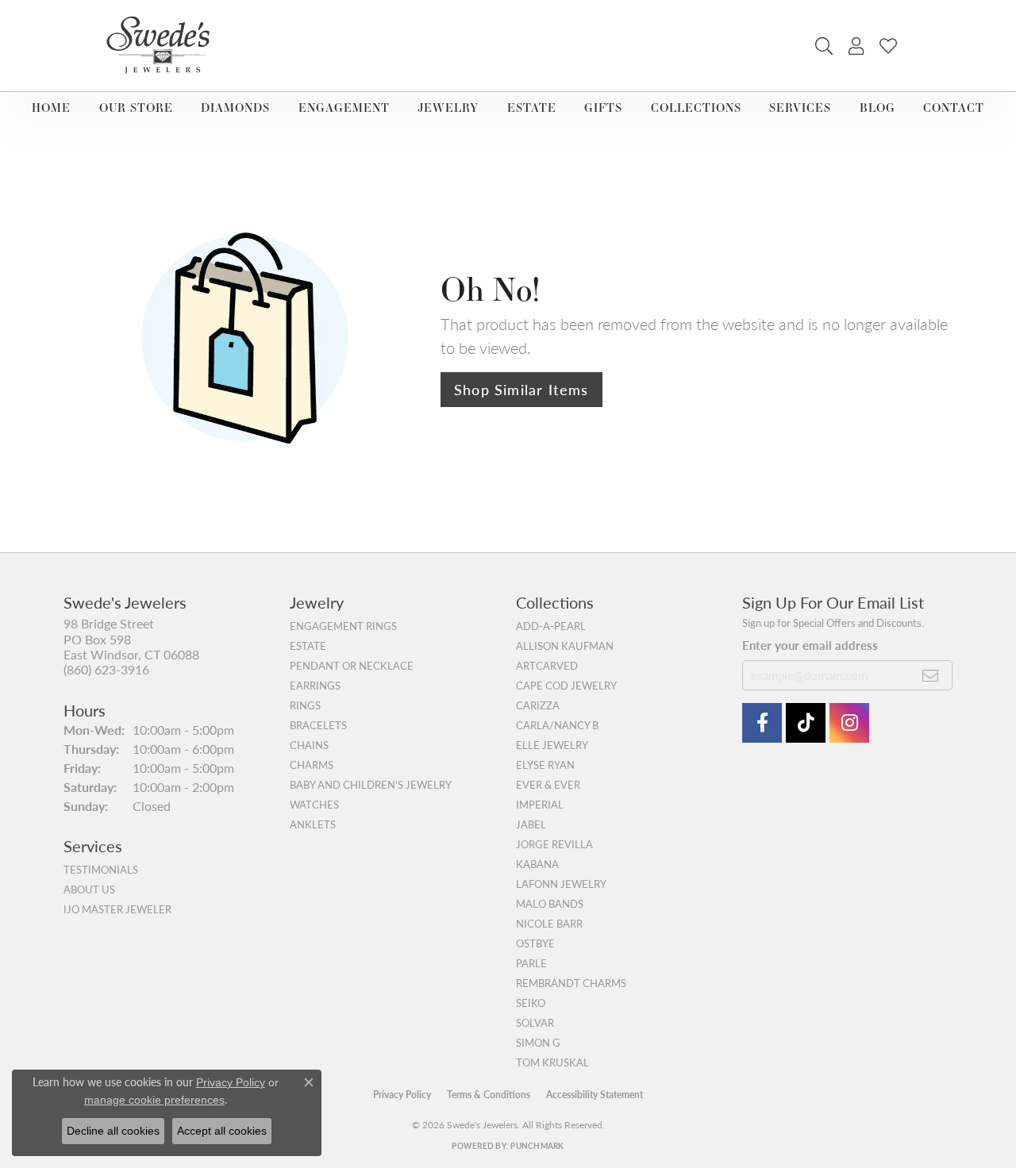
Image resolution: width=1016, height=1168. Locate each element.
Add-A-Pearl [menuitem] (551, 626)
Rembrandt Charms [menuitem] (571, 983)
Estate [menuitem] (308, 646)
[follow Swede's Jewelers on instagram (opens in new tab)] (849, 723)
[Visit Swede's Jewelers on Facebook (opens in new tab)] (762, 723)
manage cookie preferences (154, 1099)
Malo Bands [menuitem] (549, 904)
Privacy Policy (402, 1094)
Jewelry (448, 107)
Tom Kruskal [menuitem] (552, 1062)
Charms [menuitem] (311, 765)
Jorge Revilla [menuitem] (554, 844)
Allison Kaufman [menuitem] (565, 646)
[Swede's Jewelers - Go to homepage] (162, 45)
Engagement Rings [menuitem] (343, 626)
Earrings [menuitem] (315, 685)
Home (51, 107)
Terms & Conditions (488, 1094)
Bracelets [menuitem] (318, 725)
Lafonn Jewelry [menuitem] (561, 884)
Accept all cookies (222, 1130)
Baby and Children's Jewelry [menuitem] (371, 785)
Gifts (603, 107)
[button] (824, 46)
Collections (696, 107)
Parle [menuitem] (531, 963)
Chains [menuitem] (309, 745)
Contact (953, 107)
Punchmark (537, 1145)
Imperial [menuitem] (540, 804)
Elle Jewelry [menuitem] (552, 745)
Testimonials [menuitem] (101, 870)
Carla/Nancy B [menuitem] (557, 725)
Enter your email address (810, 645)
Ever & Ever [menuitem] (548, 785)
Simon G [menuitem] (538, 1042)
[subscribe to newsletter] (931, 675)
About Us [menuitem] (89, 889)
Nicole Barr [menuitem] (549, 923)
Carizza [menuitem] (538, 705)
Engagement (344, 107)
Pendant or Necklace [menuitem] (352, 666)
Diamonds (235, 107)
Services (800, 107)
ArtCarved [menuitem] (547, 666)
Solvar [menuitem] (535, 1023)
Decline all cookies (113, 1130)
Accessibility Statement (594, 1094)
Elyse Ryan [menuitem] (545, 765)
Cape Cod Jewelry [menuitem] (566, 685)
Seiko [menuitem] (530, 1003)
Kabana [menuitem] (537, 864)
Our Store (136, 107)
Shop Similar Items (521, 389)
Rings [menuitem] (305, 705)
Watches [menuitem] (314, 804)
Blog (877, 107)
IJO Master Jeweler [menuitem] (117, 909)
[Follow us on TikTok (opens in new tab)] (806, 723)
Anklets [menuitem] (313, 824)
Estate (531, 107)
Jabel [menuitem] (531, 824)
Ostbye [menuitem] (535, 943)
